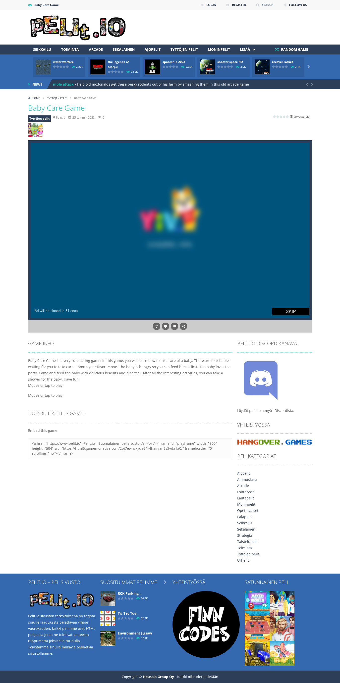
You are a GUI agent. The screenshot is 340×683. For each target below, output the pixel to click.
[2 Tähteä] (278, 116)
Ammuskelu (247, 479)
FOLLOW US (298, 5)
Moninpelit (219, 49)
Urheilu (243, 560)
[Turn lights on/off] (156, 326)
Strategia (244, 535)
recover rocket (282, 62)
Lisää (245, 49)
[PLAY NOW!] (43, 66)
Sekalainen (124, 49)
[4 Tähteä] (284, 116)
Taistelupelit (247, 541)
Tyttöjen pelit (184, 49)
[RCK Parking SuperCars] (107, 597)
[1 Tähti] (274, 116)
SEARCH (268, 5)
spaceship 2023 (174, 62)
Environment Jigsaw (135, 633)
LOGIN (211, 5)
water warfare (63, 62)
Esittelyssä (246, 491)
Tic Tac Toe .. (128, 613)
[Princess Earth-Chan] (282, 602)
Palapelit (244, 516)
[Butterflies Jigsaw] (282, 652)
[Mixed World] (257, 602)
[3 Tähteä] (281, 116)
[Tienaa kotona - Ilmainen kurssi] (206, 624)
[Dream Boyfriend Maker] (282, 627)
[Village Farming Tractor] (257, 652)
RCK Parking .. (130, 593)
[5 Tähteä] (287, 116)
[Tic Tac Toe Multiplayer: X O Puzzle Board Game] (107, 617)
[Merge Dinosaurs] (257, 627)
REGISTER (239, 5)
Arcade (96, 49)
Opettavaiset (247, 510)
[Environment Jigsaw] (107, 637)
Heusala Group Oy (158, 676)
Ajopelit (153, 49)
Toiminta (70, 49)
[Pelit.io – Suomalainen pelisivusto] (78, 26)
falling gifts (62, 84)
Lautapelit (245, 498)
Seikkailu (42, 49)
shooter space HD (230, 62)
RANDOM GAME (294, 49)
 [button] (174, 326)
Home (36, 98)
